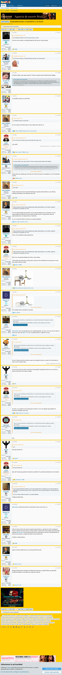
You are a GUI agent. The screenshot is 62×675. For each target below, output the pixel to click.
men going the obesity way (48, 622)
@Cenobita (15, 331)
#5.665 (58, 339)
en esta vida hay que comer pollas (8, 622)
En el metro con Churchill (20, 79)
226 (13, 29)
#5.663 (59, 292)
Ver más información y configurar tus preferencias (15, 672)
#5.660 (58, 225)
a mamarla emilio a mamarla (9, 615)
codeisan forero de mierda (38, 619)
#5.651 (59, 32)
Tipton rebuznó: (17, 465)
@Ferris (25, 332)
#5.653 (59, 72)
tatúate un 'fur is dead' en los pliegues (40, 624)
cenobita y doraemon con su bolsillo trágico (10, 619)
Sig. (30, 29)
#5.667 (58, 387)
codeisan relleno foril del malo (7, 620)
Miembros (20, 5)
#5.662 (58, 268)
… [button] (8, 29)
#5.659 (58, 201)
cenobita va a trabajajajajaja (46, 617)
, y (22, 413)
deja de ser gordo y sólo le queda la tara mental (39, 620)
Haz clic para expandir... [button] (36, 171)
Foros (3, 5)
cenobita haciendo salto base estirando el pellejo (40, 615)
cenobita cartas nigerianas (23, 615)
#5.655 (58, 115)
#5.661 (59, 246)
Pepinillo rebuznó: (17, 185)
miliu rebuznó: (16, 342)
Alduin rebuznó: (17, 118)
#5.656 (58, 134)
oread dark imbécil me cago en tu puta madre (11, 624)
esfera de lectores (22, 622)
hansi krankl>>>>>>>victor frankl (34, 622)
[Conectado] (6, 141)
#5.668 (58, 417)
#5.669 (58, 441)
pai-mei (4, 23)
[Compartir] (56, 32)
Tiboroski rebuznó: (17, 444)
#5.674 (58, 547)
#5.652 (58, 53)
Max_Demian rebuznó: (18, 138)
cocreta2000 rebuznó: (18, 35)
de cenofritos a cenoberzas (22, 620)
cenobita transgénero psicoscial (31, 617)
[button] (15, 5)
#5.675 (58, 567)
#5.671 (59, 483)
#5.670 (58, 462)
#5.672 (58, 504)
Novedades (10, 5)
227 (16, 29)
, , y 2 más (21, 152)
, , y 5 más (21, 221)
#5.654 (58, 96)
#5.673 (59, 526)
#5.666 (58, 367)
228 (19, 29)
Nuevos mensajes (5, 8)
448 (27, 29)
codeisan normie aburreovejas (52, 619)
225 (10, 29)
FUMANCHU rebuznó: (18, 56)
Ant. (3, 29)
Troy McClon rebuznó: (18, 486)
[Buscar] (59, 5)
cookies (9, 667)
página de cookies (45, 322)
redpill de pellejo (26, 624)
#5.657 (58, 156)
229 (22, 29)
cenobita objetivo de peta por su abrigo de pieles (12, 617)
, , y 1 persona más (26, 131)
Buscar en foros (14, 8)
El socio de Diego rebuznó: (19, 159)
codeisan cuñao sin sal (26, 619)
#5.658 (58, 182)
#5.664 (58, 316)
